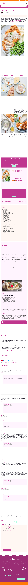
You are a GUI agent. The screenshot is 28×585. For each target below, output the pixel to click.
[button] (12, 12)
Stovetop (16, 362)
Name (4, 542)
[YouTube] (8, 575)
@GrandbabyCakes (11, 322)
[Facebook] (2, 575)
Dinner (9, 362)
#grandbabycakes (21, 322)
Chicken (6, 362)
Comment (4, 532)
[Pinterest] (5, 575)
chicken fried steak (18, 20)
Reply (2, 373)
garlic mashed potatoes (13, 21)
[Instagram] (19, 0)
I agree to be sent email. (14, 164)
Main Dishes (12, 362)
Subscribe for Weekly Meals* (5, 0)
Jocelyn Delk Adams (7, 201)
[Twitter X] (22, 0)
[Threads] (10, 575)
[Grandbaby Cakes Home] (3, 3)
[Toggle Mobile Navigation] (26, 3)
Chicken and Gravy (4, 358)
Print (14, 180)
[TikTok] (25, 0)
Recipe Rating (5, 530)
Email (15, 542)
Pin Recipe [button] (19, 180)
